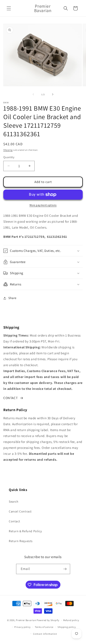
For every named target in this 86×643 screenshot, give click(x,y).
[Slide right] (53, 94)
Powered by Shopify (48, 620)
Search (14, 501)
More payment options (43, 205)
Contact (14, 521)
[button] (9, 8)
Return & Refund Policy (25, 531)
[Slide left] (33, 94)
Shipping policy (67, 627)
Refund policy (71, 620)
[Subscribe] (65, 569)
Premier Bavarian (26, 620)
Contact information (45, 633)
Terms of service (44, 627)
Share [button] (12, 298)
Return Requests (21, 541)
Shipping (8, 150)
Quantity (8, 157)
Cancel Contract (20, 511)
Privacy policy (22, 627)
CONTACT (10, 398)
